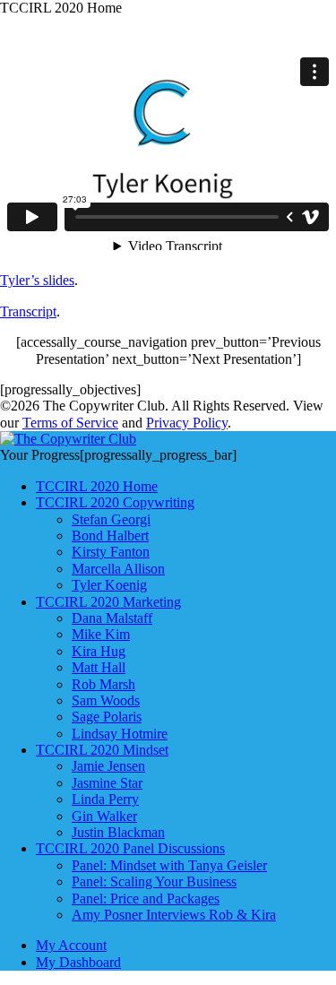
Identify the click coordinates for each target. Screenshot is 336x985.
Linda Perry (105, 799)
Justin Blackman (118, 832)
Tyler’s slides (37, 280)
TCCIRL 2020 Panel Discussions (130, 848)
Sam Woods (106, 700)
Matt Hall (98, 667)
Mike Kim (101, 634)
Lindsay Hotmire (120, 733)
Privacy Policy (187, 422)
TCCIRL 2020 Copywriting (115, 502)
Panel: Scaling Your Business (154, 881)
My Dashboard (78, 962)
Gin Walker (104, 816)
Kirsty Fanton (111, 551)
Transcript (28, 311)
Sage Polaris (107, 716)
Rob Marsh (103, 684)
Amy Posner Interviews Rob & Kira (174, 914)
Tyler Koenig (109, 584)
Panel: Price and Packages (146, 898)
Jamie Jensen (108, 765)
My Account (71, 945)
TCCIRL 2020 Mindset (102, 749)
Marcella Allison (118, 568)
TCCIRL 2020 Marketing (108, 601)
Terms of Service (70, 422)
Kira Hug (98, 651)
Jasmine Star (107, 783)
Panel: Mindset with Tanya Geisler (169, 865)
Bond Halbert (110, 535)
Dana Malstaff (112, 618)
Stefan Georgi (111, 519)
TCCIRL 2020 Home (97, 486)
